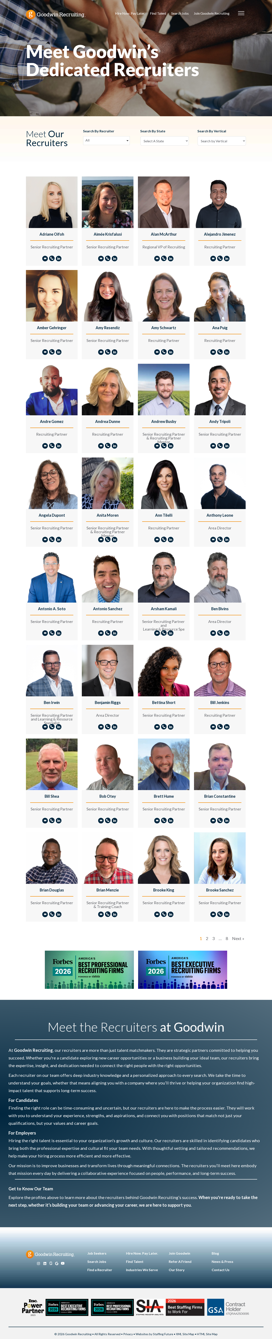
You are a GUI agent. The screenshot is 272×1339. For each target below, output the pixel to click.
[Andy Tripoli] (220, 389)
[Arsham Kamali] (164, 576)
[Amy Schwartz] (164, 295)
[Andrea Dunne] (107, 389)
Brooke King (163, 890)
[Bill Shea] (52, 764)
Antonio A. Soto (52, 608)
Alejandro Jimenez (220, 234)
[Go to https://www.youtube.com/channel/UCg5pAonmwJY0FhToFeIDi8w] (62, 1264)
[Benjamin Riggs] (107, 670)
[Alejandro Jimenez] (220, 202)
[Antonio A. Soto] (52, 576)
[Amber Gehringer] (52, 295)
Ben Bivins (220, 608)
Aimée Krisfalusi (108, 234)
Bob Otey (107, 796)
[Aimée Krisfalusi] (107, 202)
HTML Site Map (207, 1334)
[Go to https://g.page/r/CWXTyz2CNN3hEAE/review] (57, 1264)
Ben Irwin (52, 702)
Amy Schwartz (163, 327)
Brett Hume (164, 796)
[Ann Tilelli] (164, 483)
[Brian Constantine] (220, 764)
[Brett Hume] (164, 764)
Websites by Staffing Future (154, 1334)
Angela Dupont (52, 515)
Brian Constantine (219, 796)
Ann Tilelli (163, 515)
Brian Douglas (52, 890)
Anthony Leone (220, 515)
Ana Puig (220, 327)
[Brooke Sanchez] (220, 857)
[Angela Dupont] (52, 483)
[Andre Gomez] (52, 389)
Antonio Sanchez (107, 608)
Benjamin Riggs (108, 702)
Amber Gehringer (52, 327)
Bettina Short (164, 702)
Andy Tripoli (219, 421)
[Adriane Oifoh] (52, 202)
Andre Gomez (52, 421)
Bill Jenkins (219, 702)
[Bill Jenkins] (220, 670)
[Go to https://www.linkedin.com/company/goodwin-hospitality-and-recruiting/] (45, 1264)
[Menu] (241, 13)
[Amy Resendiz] (107, 295)
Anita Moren (108, 515)
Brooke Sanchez (220, 890)
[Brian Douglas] (52, 857)
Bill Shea (52, 796)
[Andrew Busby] (164, 389)
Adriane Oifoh (52, 234)
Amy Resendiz (108, 327)
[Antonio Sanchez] (107, 576)
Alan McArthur (164, 234)
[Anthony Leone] (220, 483)
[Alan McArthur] (164, 202)
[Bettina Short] (164, 670)
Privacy (128, 1334)
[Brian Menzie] (107, 857)
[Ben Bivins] (220, 576)
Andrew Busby (163, 421)
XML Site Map (185, 1334)
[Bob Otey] (107, 764)
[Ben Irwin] (52, 670)
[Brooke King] (164, 857)
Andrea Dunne (107, 421)
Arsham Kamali (164, 608)
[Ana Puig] (220, 295)
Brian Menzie (107, 890)
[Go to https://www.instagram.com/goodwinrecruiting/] (38, 1264)
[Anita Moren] (107, 483)
